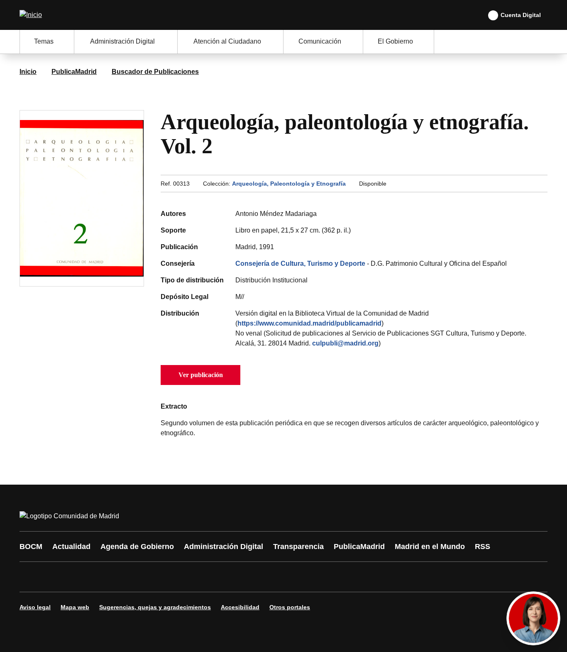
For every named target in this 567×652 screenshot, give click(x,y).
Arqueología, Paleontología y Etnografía (289, 183)
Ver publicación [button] (200, 374)
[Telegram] (230, 576)
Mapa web (75, 607)
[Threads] (255, 576)
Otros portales (289, 607)
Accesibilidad (240, 607)
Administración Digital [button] (122, 41)
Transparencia (298, 546)
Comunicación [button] (319, 41)
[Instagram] (56, 576)
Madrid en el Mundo (430, 546)
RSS (482, 546)
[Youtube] (105, 576)
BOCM (31, 546)
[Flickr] (205, 576)
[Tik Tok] (180, 576)
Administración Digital (223, 546)
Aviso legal (35, 607)
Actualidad (71, 546)
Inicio (28, 71)
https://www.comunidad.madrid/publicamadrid (309, 323)
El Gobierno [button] (395, 41)
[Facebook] (31, 576)
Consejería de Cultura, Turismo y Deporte (300, 263)
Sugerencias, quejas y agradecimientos (155, 607)
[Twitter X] (81, 576)
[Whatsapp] (155, 576)
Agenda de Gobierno (137, 546)
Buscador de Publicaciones (155, 71)
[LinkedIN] (130, 576)
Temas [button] (44, 41)
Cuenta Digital (521, 15)
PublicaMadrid (74, 71)
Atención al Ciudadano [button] (227, 41)
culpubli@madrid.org (345, 343)
